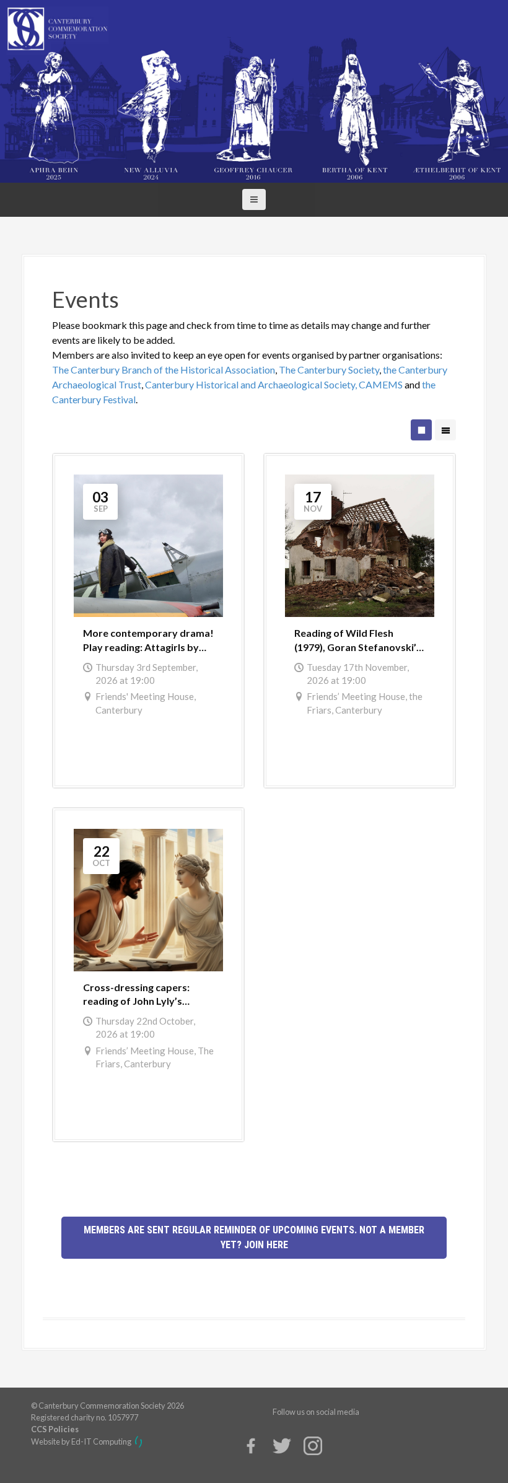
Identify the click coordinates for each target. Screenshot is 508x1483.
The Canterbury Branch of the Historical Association (163, 369)
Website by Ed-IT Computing (82, 1441)
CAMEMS (381, 384)
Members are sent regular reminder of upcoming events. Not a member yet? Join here (254, 1237)
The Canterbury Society (329, 369)
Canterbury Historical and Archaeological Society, (251, 384)
